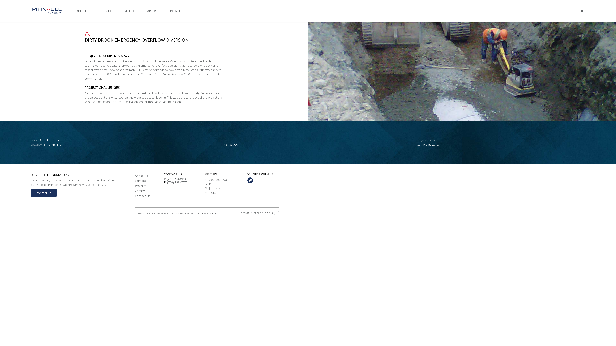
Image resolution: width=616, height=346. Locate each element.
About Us (83, 11)
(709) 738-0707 (177, 182)
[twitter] (582, 11)
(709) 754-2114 (176, 179)
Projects (129, 11)
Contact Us (176, 11)
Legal (213, 213)
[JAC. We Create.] (260, 213)
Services (107, 11)
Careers (151, 11)
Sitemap (203, 213)
